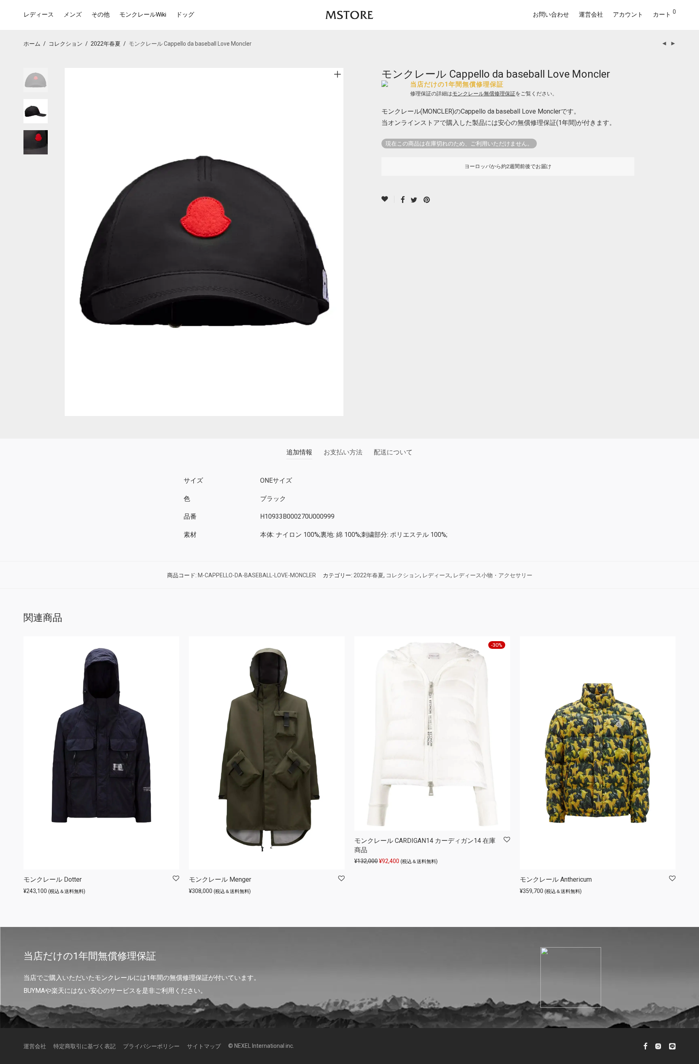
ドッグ (185, 14)
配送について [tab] (393, 452)
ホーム (31, 43)
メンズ (73, 14)
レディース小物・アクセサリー (492, 575)
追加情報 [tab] (299, 452)
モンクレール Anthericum (556, 879)
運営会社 (591, 14)
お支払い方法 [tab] (343, 452)
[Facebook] (645, 1046)
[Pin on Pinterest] (427, 200)
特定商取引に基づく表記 (84, 1046)
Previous (69, 242)
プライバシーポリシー (151, 1046)
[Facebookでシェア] (402, 200)
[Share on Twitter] (414, 200)
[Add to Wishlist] (387, 199)
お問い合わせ (551, 14)
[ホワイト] (363, 645)
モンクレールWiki (142, 14)
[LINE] (672, 1046)
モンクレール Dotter (52, 879)
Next (339, 242)
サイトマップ (204, 1046)
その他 (100, 14)
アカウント (628, 14)
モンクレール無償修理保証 (483, 94)
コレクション (66, 43)
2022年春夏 (106, 43)
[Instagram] (658, 1046)
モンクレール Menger (220, 879)
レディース (38, 14)
